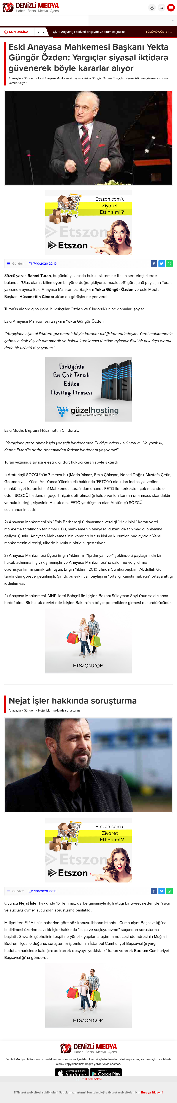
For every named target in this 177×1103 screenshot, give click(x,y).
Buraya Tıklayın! (152, 1092)
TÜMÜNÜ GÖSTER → (159, 32)
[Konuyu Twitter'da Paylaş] (161, 263)
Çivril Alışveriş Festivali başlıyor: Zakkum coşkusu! (89, 32)
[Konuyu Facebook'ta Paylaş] (154, 263)
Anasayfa (15, 78)
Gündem (29, 78)
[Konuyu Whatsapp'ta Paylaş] (169, 263)
